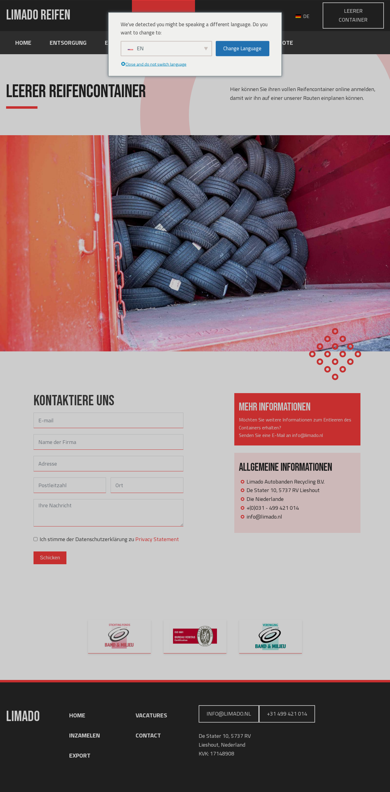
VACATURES (151, 715)
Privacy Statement (157, 539)
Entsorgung (68, 42)
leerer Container (353, 15)
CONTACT (148, 735)
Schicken (50, 557)
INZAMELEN (84, 735)
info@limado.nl (229, 713)
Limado (38, 16)
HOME (77, 715)
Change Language (242, 48)
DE (305, 16)
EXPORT (79, 755)
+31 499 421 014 (287, 713)
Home (23, 42)
